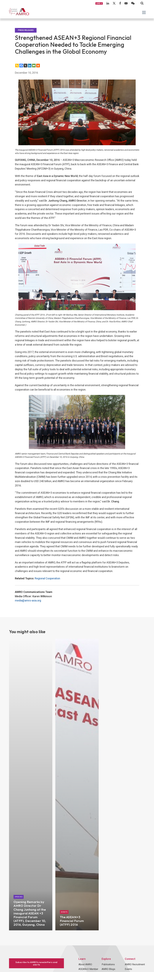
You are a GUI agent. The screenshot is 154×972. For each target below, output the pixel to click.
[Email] (34, 65)
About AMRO (85, 964)
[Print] (38, 65)
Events (128, 969)
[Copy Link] (17, 65)
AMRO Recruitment (135, 964)
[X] (25, 65)
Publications (108, 964)
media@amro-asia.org (28, 600)
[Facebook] (21, 65)
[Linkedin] (29, 65)
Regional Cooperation (47, 578)
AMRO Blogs (108, 969)
